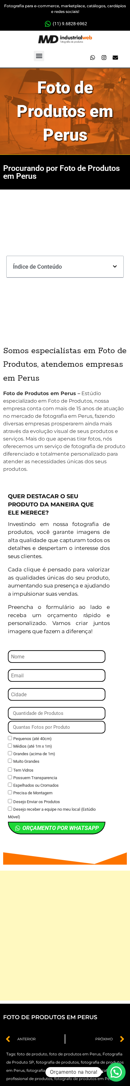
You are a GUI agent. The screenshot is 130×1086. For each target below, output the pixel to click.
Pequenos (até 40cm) (32, 738)
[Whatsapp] (92, 57)
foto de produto (32, 1054)
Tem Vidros (23, 770)
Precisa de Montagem (32, 793)
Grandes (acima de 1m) (34, 753)
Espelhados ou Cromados (36, 785)
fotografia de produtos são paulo (58, 1070)
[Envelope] (115, 57)
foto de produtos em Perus (75, 1054)
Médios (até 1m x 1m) (32, 746)
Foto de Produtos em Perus (65, 111)
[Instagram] (104, 57)
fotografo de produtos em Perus (85, 1078)
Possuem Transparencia (35, 777)
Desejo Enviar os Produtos (36, 801)
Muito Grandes (26, 761)
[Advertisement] (65, 936)
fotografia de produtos (57, 1062)
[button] (39, 56)
